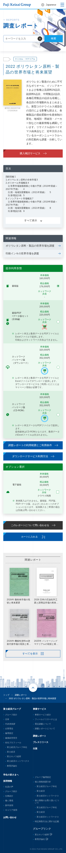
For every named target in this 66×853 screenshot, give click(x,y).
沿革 (7, 719)
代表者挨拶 (10, 724)
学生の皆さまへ (11, 774)
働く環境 (9, 800)
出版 (35, 748)
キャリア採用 (11, 810)
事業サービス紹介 (43, 715)
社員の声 (9, 787)
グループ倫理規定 (43, 777)
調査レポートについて (45, 728)
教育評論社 (12, 766)
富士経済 (11, 752)
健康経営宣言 (11, 738)
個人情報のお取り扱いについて (47, 801)
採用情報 (7, 781)
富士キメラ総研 (14, 756)
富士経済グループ (12, 709)
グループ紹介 (11, 715)
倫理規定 (9, 733)
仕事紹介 (9, 796)
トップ (6, 695)
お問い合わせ (9, 817)
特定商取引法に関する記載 (47, 821)
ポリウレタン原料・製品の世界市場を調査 (30, 245)
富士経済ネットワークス (18, 761)
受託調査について (43, 724)
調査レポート (21, 695)
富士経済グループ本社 (17, 747)
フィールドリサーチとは (46, 719)
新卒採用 (9, 805)
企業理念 (9, 728)
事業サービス (39, 709)
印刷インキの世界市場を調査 (22, 253)
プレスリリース (40, 742)
